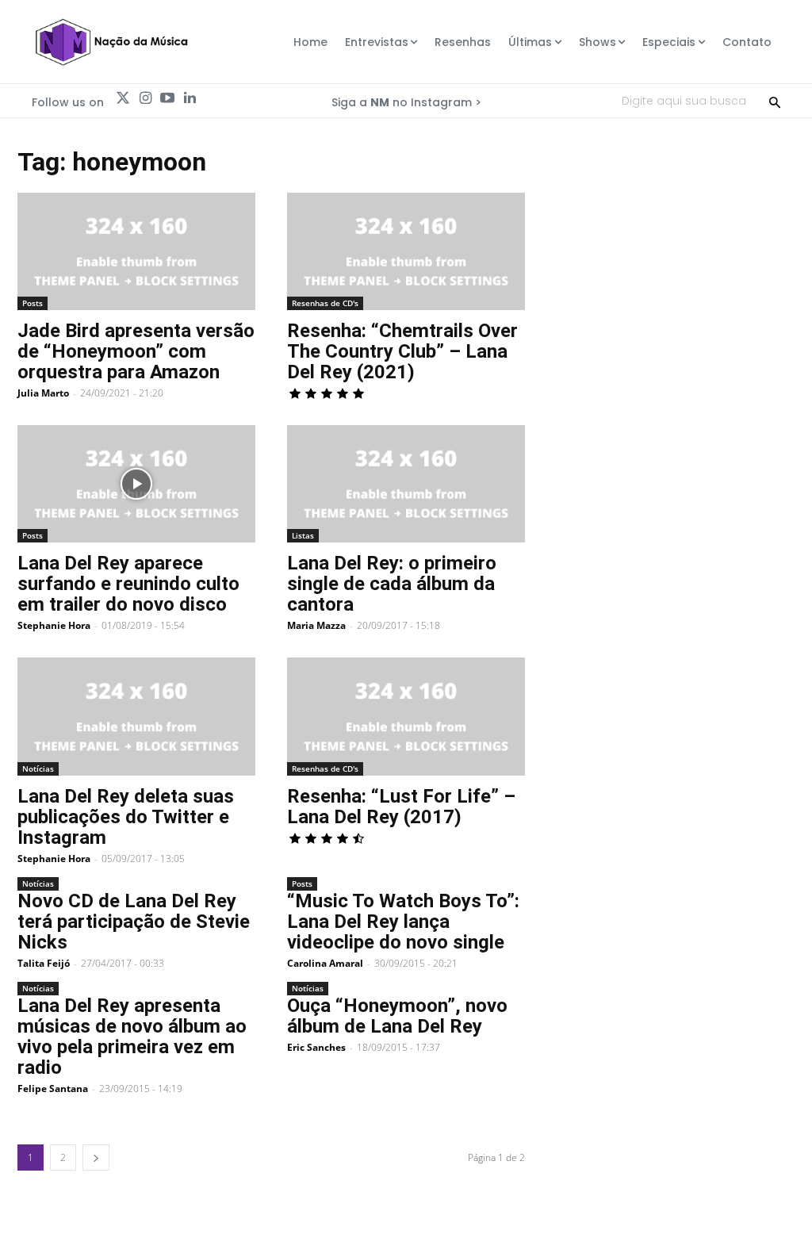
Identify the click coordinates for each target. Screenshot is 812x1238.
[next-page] (95, 1157)
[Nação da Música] (111, 42)
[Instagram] (145, 98)
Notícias (38, 768)
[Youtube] (167, 98)
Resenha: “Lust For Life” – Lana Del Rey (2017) (401, 806)
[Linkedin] (189, 98)
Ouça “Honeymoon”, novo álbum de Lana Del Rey (397, 1016)
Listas (303, 535)
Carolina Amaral (325, 963)
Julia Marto (43, 393)
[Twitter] (123, 98)
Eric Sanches (316, 1047)
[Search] (774, 100)
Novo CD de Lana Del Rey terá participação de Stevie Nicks (133, 921)
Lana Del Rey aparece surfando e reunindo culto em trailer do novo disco (128, 583)
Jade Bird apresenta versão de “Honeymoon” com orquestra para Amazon (136, 351)
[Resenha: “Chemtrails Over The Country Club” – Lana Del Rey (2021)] (406, 251)
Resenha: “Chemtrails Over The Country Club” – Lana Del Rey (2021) (402, 351)
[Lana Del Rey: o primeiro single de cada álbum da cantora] (406, 483)
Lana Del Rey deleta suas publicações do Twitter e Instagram (125, 817)
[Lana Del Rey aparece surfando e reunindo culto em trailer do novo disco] (136, 483)
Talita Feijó (43, 963)
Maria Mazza (316, 625)
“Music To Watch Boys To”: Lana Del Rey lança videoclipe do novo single (403, 921)
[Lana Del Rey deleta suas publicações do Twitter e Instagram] (136, 716)
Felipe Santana (52, 1088)
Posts (32, 303)
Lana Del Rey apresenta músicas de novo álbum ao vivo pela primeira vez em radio (132, 1037)
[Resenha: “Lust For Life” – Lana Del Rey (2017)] (406, 716)
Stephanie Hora (53, 625)
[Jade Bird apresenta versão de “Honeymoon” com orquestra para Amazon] (136, 251)
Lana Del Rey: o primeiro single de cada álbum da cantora (391, 583)
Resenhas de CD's (325, 303)
